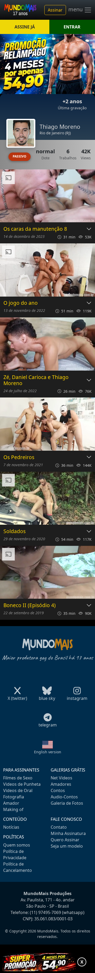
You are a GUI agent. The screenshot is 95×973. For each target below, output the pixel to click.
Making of (13, 809)
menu (76, 9)
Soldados (14, 531)
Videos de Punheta (22, 784)
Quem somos (16, 845)
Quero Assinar (65, 840)
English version (47, 751)
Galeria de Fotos (67, 803)
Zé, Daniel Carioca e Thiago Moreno (36, 380)
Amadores (61, 784)
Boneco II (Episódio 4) (29, 605)
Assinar (55, 10)
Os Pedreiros (18, 457)
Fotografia (13, 797)
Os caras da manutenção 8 (35, 229)
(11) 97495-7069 (45, 912)
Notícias (11, 827)
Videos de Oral (17, 790)
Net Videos (61, 778)
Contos (58, 790)
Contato (59, 827)
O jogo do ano (20, 303)
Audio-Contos (64, 797)
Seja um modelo (67, 846)
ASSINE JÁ (25, 27)
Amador (11, 803)
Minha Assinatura (68, 833)
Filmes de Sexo (17, 778)
